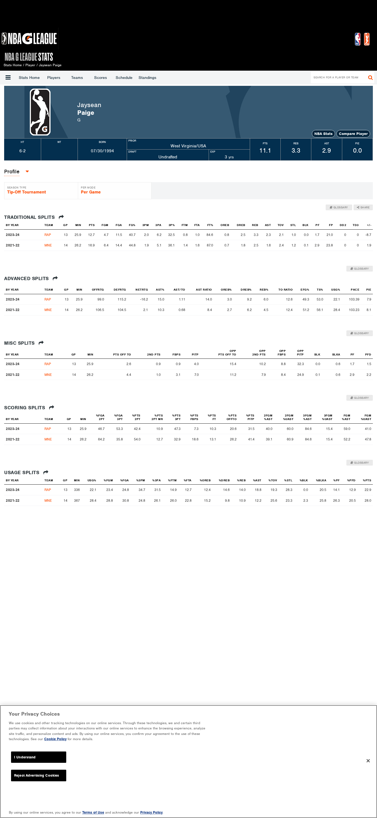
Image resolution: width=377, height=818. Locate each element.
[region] (188, 761)
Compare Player (353, 133)
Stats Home (29, 77)
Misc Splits (20, 343)
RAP (47, 234)
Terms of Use (93, 812)
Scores (100, 77)
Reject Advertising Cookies (36, 775)
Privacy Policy (151, 812)
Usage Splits (22, 472)
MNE (48, 245)
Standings (147, 77)
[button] (8, 77)
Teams (77, 77)
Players (53, 77)
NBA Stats (323, 133)
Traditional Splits (30, 217)
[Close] (368, 761)
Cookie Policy (55, 739)
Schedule (124, 77)
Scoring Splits (25, 408)
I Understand (25, 757)
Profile (12, 171)
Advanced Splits (27, 278)
